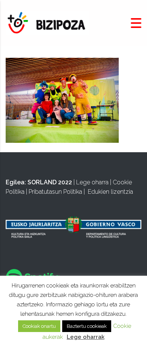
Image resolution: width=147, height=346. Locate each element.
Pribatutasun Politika (55, 191)
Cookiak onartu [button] (39, 326)
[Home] (47, 22)
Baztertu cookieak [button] (87, 326)
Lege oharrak (85, 337)
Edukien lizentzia (110, 191)
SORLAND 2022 (50, 182)
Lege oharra (92, 182)
